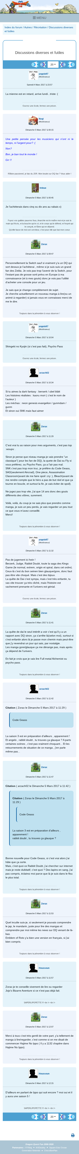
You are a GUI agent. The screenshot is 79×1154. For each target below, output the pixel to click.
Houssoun (44, 968)
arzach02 (44, 373)
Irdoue (43, 188)
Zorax (44, 244)
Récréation (40, 27)
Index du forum (13, 27)
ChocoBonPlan (50, 1150)
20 (52, 64)
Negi (41, 119)
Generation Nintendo (31, 1150)
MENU (41, 18)
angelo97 (43, 74)
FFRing (28, 1147)
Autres (28, 27)
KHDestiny (40, 1147)
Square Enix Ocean (58, 1147)
